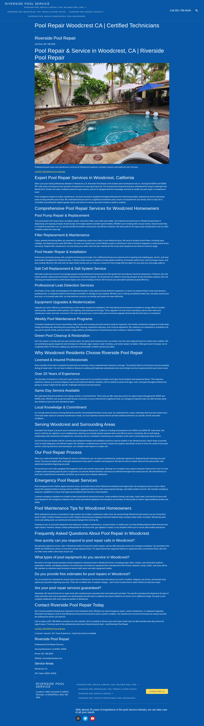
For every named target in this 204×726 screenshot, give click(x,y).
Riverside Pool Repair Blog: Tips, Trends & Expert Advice (37, 12)
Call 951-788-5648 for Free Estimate (50, 172)
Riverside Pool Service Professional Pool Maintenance (57, 16)
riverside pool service (27, 3)
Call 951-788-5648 (180, 10)
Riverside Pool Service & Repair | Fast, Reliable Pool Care (54, 7)
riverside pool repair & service (85, 12)
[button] (197, 10)
